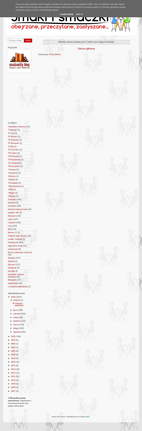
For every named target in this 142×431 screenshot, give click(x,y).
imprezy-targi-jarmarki (17, 209)
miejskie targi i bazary (17, 236)
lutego (16, 328)
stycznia (17, 332)
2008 (13, 387)
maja (15, 317)
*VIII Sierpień (13, 156)
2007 (13, 391)
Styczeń (11, 265)
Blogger (87, 416)
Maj (9, 229)
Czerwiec (12, 199)
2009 (13, 384)
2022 (13, 347)
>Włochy (11, 196)
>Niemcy (12, 176)
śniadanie (12, 268)
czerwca (17, 314)
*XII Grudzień (14, 166)
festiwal (11, 203)
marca (16, 325)
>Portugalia (13, 183)
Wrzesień (12, 280)
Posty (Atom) (55, 54)
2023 (13, 344)
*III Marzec (12, 137)
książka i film (13, 213)
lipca (15, 310)
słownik (11, 261)
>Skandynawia (14, 186)
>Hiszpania (13, 173)
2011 (13, 376)
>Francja (12, 170)
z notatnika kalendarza (18, 287)
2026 (13, 297)
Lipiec (10, 219)
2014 (13, 365)
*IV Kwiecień (13, 140)
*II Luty (11, 133)
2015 (13, 362)
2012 (13, 373)
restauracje (13, 249)
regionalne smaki (15, 246)
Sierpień (11, 258)
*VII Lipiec (12, 153)
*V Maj (11, 146)
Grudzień (12, 206)
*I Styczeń (12, 130)
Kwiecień (12, 216)
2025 (13, 336)
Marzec (11, 232)
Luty (10, 226)
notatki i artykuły (15, 239)
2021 (13, 351)
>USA (10, 189)
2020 (13, 355)
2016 (13, 358)
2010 (13, 380)
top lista (11, 271)
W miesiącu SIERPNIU (18, 304)
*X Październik (14, 160)
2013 (13, 369)
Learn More (66, 14)
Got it (79, 14)
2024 (13, 340)
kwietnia (17, 321)
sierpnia (17, 300)
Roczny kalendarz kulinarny (20, 252)
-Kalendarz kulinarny (17, 127)
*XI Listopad (13, 163)
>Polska (11, 180)
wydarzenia (13, 283)
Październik (13, 242)
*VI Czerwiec (13, 150)
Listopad (11, 223)
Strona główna (86, 48)
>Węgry (11, 193)
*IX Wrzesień (13, 143)
